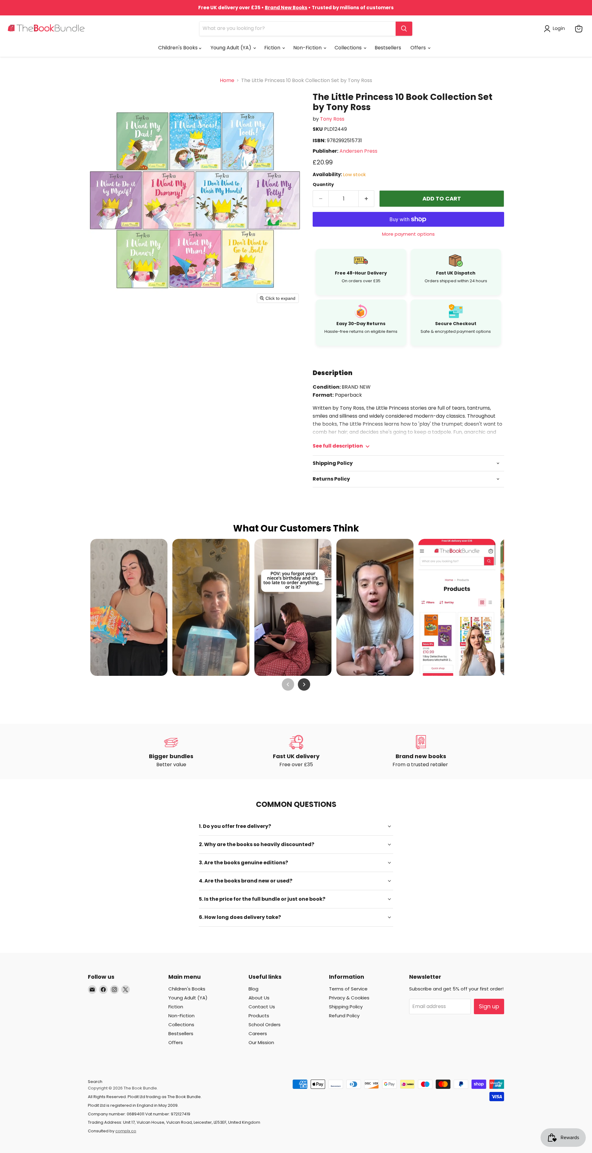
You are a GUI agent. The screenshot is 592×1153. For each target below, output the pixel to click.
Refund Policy (344, 1015)
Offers (418, 47)
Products (259, 1015)
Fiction (273, 47)
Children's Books (178, 47)
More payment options (408, 234)
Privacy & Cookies (349, 997)
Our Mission (261, 1042)
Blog (253, 989)
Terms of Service (348, 989)
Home (227, 80)
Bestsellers (388, 47)
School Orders (265, 1024)
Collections (349, 47)
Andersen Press (358, 151)
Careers (258, 1033)
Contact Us (262, 1006)
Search (95, 1082)
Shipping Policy (346, 1006)
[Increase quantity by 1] (366, 198)
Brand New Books (286, 7)
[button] (555, 28)
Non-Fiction (308, 47)
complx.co (125, 1131)
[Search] (404, 29)
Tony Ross (332, 118)
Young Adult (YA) (232, 47)
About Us (259, 997)
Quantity (323, 184)
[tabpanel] (408, 428)
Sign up (489, 1006)
